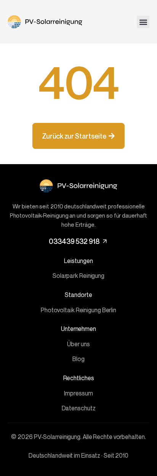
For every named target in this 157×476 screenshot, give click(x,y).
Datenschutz (79, 408)
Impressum (78, 393)
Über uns (78, 344)
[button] (143, 22)
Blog (78, 359)
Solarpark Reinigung (78, 275)
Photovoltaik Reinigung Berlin (78, 310)
